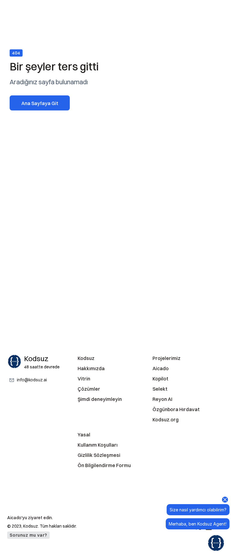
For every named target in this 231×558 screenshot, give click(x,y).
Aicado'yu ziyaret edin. (30, 517)
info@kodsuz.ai (32, 380)
